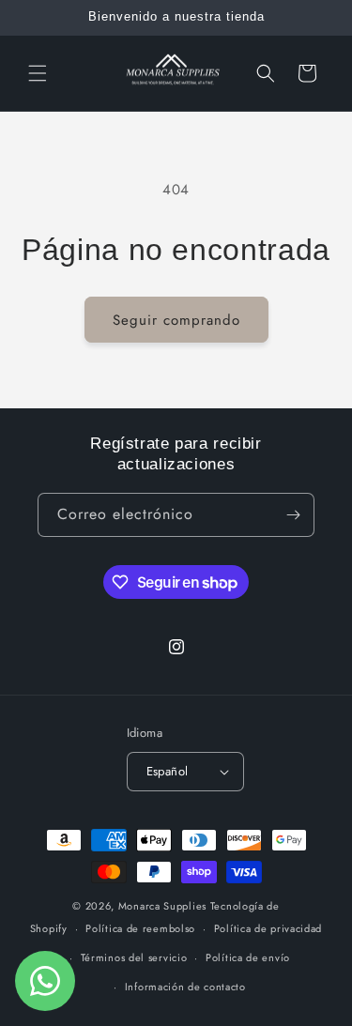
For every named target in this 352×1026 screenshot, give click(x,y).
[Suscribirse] (293, 515)
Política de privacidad (268, 928)
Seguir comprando (176, 320)
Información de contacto (185, 986)
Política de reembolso (140, 928)
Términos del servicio (134, 957)
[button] (37, 73)
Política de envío (248, 957)
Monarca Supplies (164, 905)
